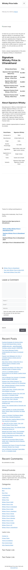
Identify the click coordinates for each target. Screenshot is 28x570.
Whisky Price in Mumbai (8, 518)
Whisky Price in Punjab (8, 523)
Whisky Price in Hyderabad (9, 506)
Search (4, 327)
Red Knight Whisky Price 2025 (12, 272)
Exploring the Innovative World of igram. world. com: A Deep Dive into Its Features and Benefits (13, 441)
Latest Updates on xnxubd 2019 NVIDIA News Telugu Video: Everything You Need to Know (13, 411)
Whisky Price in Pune (7, 520)
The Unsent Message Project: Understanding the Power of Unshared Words (12, 352)
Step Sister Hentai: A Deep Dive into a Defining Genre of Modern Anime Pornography (12, 363)
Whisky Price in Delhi (7, 502)
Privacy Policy (6, 538)
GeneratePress (14, 567)
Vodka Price (5, 497)
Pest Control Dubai (7, 543)
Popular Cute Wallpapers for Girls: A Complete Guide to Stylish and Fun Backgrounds (12, 357)
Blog (3, 490)
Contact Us (5, 536)
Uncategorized (6, 495)
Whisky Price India (10, 3)
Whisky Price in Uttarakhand (11, 268)
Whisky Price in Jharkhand (9, 511)
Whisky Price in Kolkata (8, 516)
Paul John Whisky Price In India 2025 (14, 270)
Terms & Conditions (7, 540)
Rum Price (5, 493)
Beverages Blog (6, 488)
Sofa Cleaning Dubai (7, 545)
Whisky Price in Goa (7, 504)
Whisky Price (5, 500)
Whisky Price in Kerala (8, 513)
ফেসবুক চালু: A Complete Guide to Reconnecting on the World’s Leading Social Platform (14, 373)
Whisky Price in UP (7, 525)
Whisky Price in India (7, 509)
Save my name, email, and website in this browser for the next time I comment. (14, 313)
